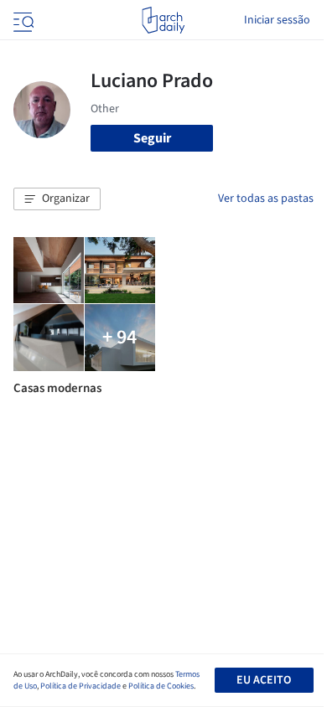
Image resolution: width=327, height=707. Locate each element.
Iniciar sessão (277, 20)
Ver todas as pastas (266, 198)
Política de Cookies (161, 686)
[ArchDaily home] (163, 20)
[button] (57, 199)
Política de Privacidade (80, 686)
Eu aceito (263, 680)
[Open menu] (22, 20)
